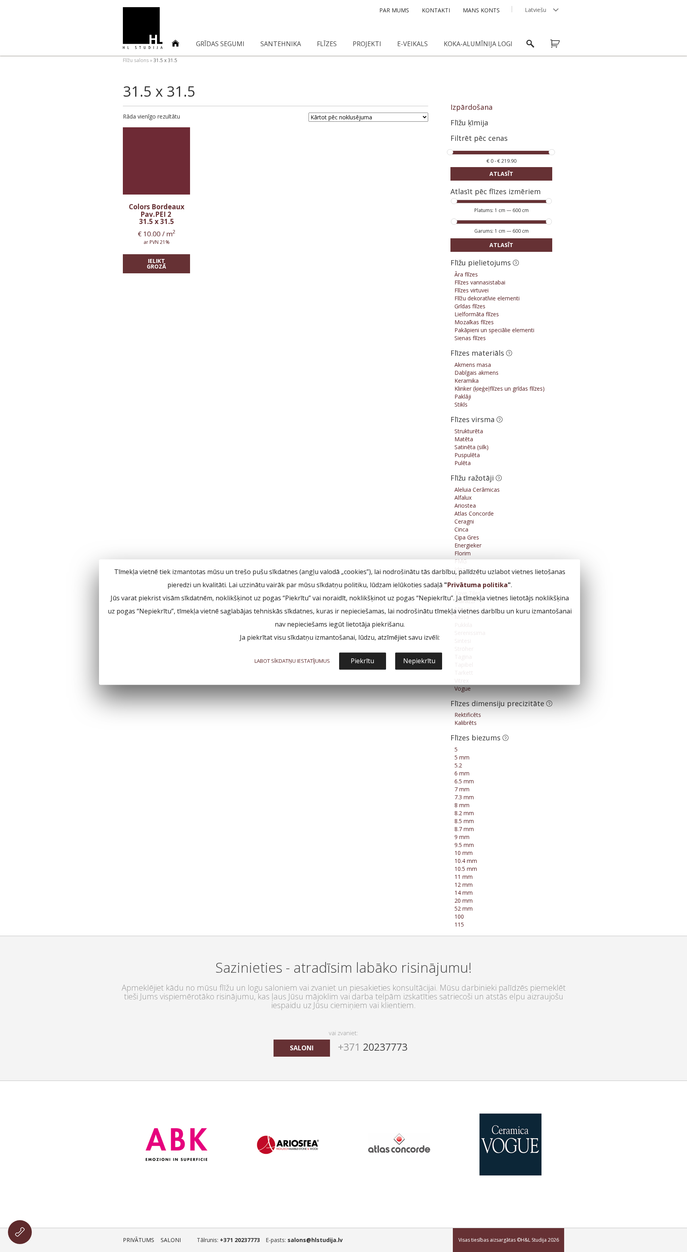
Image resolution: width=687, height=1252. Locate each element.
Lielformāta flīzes (476, 314)
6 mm (462, 773)
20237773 (373, 1046)
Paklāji (462, 396)
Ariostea (465, 505)
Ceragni (464, 521)
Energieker (467, 545)
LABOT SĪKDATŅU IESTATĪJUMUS (292, 660)
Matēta (463, 439)
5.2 (458, 765)
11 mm (463, 876)
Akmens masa (472, 364)
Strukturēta (468, 431)
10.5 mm (465, 868)
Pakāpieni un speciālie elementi (494, 330)
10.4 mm (465, 861)
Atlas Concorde (474, 513)
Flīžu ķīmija (469, 122)
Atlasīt (501, 173)
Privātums (138, 1240)
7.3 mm (464, 797)
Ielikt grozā (156, 263)
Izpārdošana (471, 107)
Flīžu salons (136, 60)
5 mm (462, 757)
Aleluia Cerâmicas (477, 489)
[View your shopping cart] (560, 44)
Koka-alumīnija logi (478, 43)
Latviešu (535, 10)
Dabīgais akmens (476, 372)
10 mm (463, 853)
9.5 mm (464, 845)
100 (459, 916)
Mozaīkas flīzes (474, 322)
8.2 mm (464, 813)
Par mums (394, 10)
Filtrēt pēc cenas (479, 138)
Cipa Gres (466, 537)
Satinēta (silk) (471, 447)
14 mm (463, 892)
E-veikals (412, 43)
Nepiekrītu (419, 660)
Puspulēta (467, 455)
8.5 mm (464, 821)
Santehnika (280, 43)
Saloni (171, 1240)
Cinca (461, 529)
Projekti (367, 43)
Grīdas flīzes (469, 306)
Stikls (461, 404)
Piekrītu (362, 660)
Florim (462, 553)
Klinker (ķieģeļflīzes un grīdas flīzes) (499, 388)
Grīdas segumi (220, 43)
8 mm (462, 805)
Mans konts (481, 10)
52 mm (463, 908)
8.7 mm (464, 829)
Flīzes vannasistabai (479, 282)
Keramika (466, 380)
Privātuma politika (477, 584)
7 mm (462, 789)
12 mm (463, 884)
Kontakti (436, 10)
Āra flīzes (466, 274)
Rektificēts (467, 714)
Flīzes (327, 43)
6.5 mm (464, 781)
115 (459, 924)
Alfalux (463, 497)
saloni (302, 1048)
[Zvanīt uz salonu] (20, 1232)
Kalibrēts (465, 722)
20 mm (463, 900)
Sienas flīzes (470, 338)
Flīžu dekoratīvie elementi (487, 298)
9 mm (462, 837)
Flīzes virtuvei (471, 290)
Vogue (462, 688)
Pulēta (462, 463)
